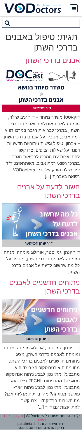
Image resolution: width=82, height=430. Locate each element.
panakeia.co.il (28, 423)
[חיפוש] (7, 23)
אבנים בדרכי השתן (53, 60)
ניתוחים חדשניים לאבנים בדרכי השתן (44, 286)
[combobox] (46, 23)
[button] (74, 8)
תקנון (19, 415)
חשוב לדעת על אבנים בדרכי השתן (48, 191)
